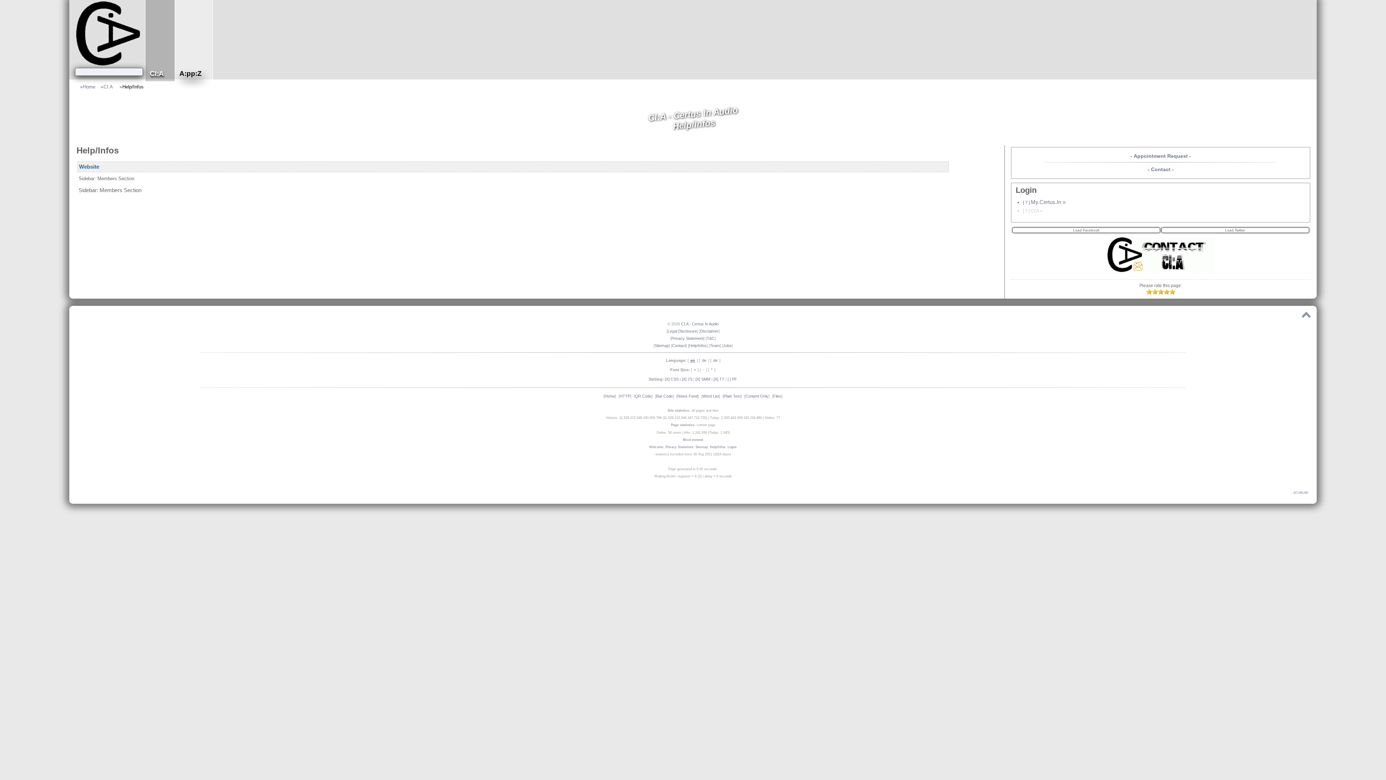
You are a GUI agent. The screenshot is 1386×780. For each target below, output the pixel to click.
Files (777, 396)
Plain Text (732, 396)
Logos (732, 447)
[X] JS (687, 379)
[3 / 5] (1161, 293)
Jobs (727, 345)
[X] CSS (672, 379)
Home (89, 87)
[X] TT (719, 379)
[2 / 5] (1155, 293)
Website (89, 167)
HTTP (625, 396)
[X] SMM (703, 379)
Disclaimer (709, 331)
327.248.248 (1300, 492)
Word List (710, 396)
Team (715, 345)
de (704, 360)
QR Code (643, 396)
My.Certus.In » (1048, 202)
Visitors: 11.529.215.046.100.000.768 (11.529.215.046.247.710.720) (656, 418)
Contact (1161, 169)
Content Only (756, 396)
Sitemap (662, 345)
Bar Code (664, 396)
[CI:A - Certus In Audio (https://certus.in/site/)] (109, 33)
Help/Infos (133, 87)
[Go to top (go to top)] (1306, 316)
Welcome (656, 447)
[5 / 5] (1172, 293)
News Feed (687, 396)
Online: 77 (772, 418)
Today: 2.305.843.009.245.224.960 (736, 418)
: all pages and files (693, 410)
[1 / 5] (1149, 293)
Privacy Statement (687, 338)
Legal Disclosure (682, 331)
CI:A (109, 87)
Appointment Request (1161, 156)
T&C (711, 338)
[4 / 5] (1166, 293)
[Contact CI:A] (1161, 271)
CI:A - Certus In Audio (700, 324)
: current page (693, 425)
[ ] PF (732, 379)
